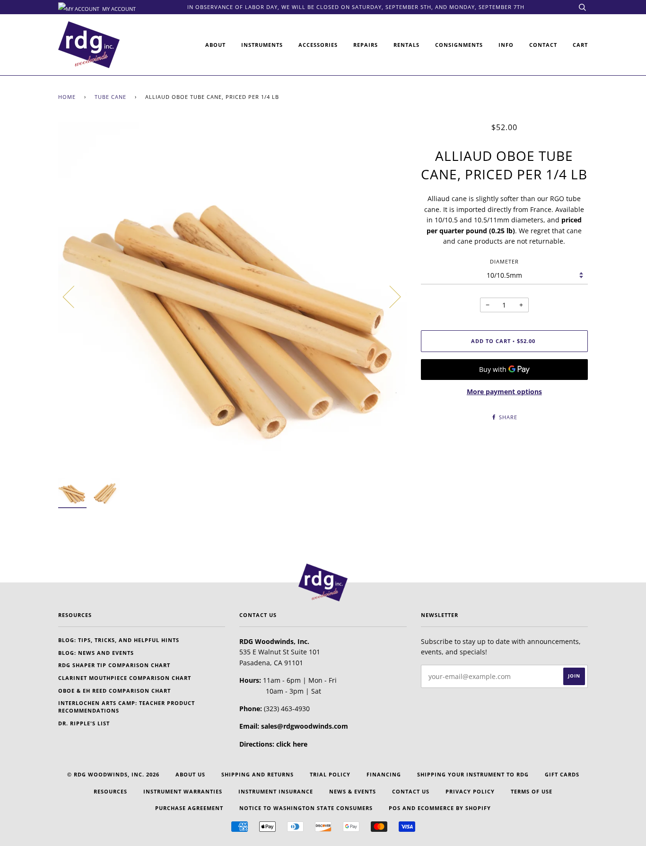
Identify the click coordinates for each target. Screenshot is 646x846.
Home (67, 96)
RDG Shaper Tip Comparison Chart (114, 665)
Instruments (262, 44)
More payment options (504, 391)
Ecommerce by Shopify (454, 807)
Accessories (318, 44)
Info (506, 44)
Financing (384, 774)
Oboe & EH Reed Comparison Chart (114, 690)
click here (291, 744)
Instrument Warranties (182, 791)
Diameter (504, 261)
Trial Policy (330, 774)
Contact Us (410, 791)
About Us (190, 774)
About (215, 44)
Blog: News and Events (96, 652)
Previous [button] (74, 296)
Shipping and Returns (257, 774)
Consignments (459, 44)
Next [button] (389, 296)
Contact (543, 44)
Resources (110, 791)
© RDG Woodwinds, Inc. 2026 (113, 774)
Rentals (406, 44)
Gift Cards (562, 774)
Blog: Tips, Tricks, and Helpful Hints (118, 639)
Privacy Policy (470, 791)
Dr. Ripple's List (84, 723)
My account (118, 8)
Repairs (365, 44)
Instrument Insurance (275, 791)
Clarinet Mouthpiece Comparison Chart (124, 677)
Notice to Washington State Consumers (306, 807)
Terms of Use (531, 791)
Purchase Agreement (189, 807)
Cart (580, 44)
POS (395, 807)
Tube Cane (110, 96)
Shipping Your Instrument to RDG (473, 774)
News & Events (352, 791)
